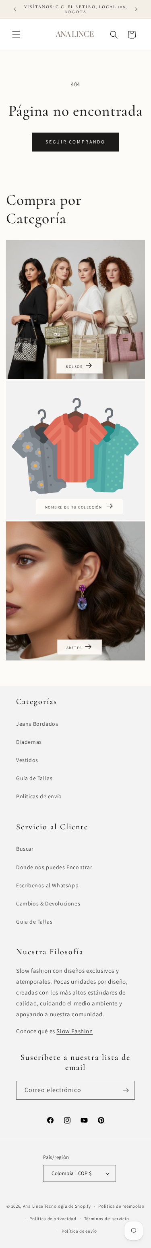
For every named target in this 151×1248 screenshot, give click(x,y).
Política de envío (79, 1231)
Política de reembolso (121, 1206)
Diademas (29, 741)
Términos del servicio (106, 1218)
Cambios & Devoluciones (48, 903)
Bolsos (74, 366)
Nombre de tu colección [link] (74, 507)
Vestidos (27, 760)
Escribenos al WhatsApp (47, 885)
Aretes (74, 647)
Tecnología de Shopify (67, 1206)
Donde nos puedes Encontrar (54, 867)
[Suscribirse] (125, 1090)
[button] (16, 35)
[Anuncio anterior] (15, 9)
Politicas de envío (39, 796)
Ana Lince (33, 1206)
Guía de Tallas (34, 778)
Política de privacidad (52, 1218)
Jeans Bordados (37, 723)
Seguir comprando (75, 142)
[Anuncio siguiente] (136, 9)
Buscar (25, 848)
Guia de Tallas (34, 921)
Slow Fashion (74, 1031)
